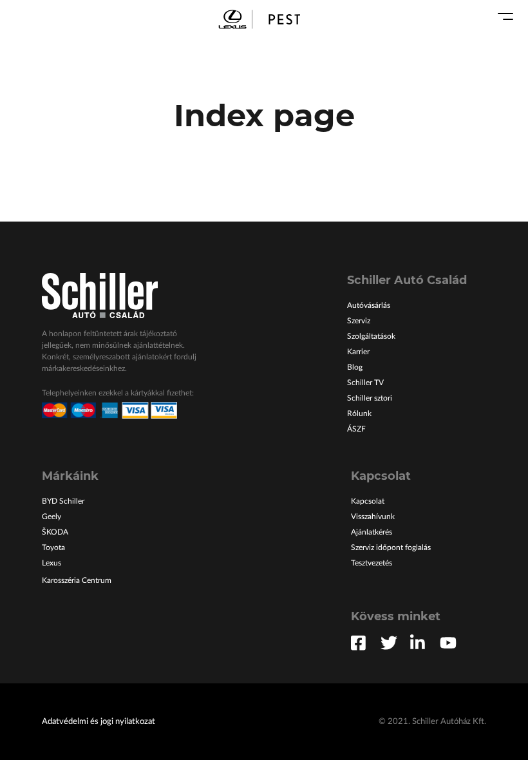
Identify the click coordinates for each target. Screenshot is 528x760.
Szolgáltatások (371, 336)
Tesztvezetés (371, 563)
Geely (51, 516)
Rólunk (359, 413)
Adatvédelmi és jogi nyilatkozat (98, 721)
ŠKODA (55, 532)
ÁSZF (356, 429)
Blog (355, 367)
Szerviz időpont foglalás (391, 547)
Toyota (53, 547)
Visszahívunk (373, 516)
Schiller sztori (369, 398)
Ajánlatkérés (371, 532)
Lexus (51, 563)
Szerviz (358, 321)
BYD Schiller (63, 501)
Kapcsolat (367, 501)
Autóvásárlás (368, 305)
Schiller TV (365, 382)
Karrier (358, 352)
